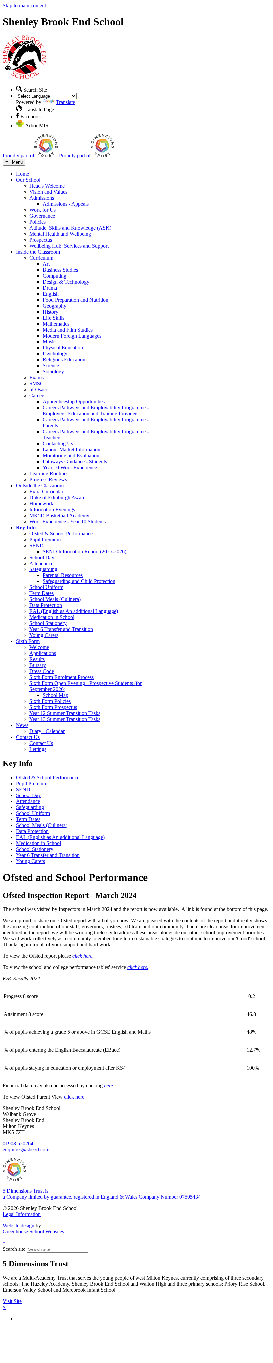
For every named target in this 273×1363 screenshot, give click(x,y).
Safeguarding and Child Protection (79, 581)
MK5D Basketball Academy (59, 515)
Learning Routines (48, 473)
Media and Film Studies (68, 330)
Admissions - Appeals (66, 204)
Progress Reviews (48, 479)
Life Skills (53, 318)
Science (51, 365)
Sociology (53, 371)
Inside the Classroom (38, 252)
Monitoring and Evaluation (71, 455)
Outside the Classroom (40, 485)
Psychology (55, 353)
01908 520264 (18, 1143)
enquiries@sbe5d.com (26, 1149)
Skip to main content (24, 5)
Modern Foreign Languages (72, 336)
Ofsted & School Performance (61, 533)
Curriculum (41, 258)
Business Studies (60, 270)
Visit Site (12, 1301)
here (108, 1085)
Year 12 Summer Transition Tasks (64, 713)
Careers (37, 395)
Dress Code (41, 671)
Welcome (39, 647)
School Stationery (48, 623)
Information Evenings (52, 509)
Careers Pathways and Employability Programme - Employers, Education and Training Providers (96, 410)
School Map (55, 695)
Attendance (41, 563)
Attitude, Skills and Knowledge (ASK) (70, 228)
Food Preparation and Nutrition (75, 300)
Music (49, 341)
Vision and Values (48, 192)
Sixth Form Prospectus (53, 707)
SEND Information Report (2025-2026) (84, 551)
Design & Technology (66, 282)
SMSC (36, 383)
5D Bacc (38, 389)
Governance (42, 216)
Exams (36, 377)
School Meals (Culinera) (55, 599)
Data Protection (45, 605)
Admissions (41, 198)
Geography (54, 306)
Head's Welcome (47, 186)
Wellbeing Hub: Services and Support (69, 246)
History (50, 312)
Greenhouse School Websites (33, 1231)
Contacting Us (58, 443)
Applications (42, 653)
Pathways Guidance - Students (75, 461)
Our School (28, 180)
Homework (41, 503)
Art (46, 264)
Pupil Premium (45, 539)
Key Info (26, 527)
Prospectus (40, 240)
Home (22, 174)
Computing (54, 276)
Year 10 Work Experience (70, 467)
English (51, 294)
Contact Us (28, 737)
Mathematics (56, 324)
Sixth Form (28, 641)
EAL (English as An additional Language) (73, 611)
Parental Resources (63, 575)
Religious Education (64, 359)
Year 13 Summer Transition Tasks (64, 719)
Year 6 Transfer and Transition (61, 629)
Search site (14, 1249)
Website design (18, 1225)
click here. (75, 1097)
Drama (50, 288)
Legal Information (22, 1214)
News (22, 725)
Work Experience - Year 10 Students (67, 521)
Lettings (37, 749)
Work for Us (42, 210)
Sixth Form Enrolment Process (61, 677)
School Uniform (46, 587)
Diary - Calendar (47, 731)
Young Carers (43, 635)
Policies (37, 222)
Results (37, 659)
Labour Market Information (71, 449)
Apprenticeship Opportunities (74, 401)
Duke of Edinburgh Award (57, 497)
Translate (65, 102)
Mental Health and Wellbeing (60, 234)
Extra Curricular (46, 491)
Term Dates (41, 593)
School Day (41, 557)
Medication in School (51, 617)
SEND (36, 545)
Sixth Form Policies (50, 701)
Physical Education (63, 347)
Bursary (37, 665)
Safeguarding (43, 569)
